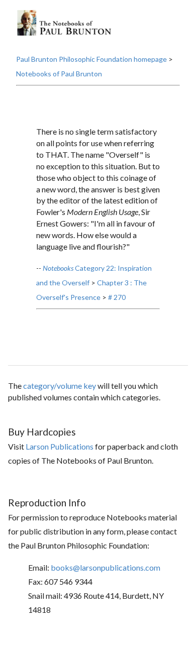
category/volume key (59, 385)
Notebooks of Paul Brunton (59, 73)
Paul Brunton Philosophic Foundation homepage (91, 59)
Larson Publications (59, 446)
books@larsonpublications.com (105, 567)
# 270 (117, 297)
